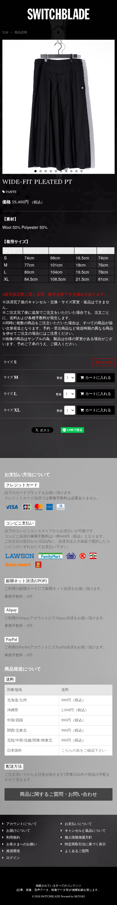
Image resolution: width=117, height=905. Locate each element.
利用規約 (13, 837)
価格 (6, 202)
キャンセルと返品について (85, 831)
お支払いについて (78, 824)
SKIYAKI (79, 896)
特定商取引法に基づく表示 (85, 844)
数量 (59, 377)
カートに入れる (98, 377)
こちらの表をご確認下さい (83, 750)
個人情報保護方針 (78, 837)
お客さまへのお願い (21, 844)
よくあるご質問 (77, 851)
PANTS (11, 192)
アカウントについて (21, 824)
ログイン (13, 858)
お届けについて (18, 831)
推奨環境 (13, 851)
